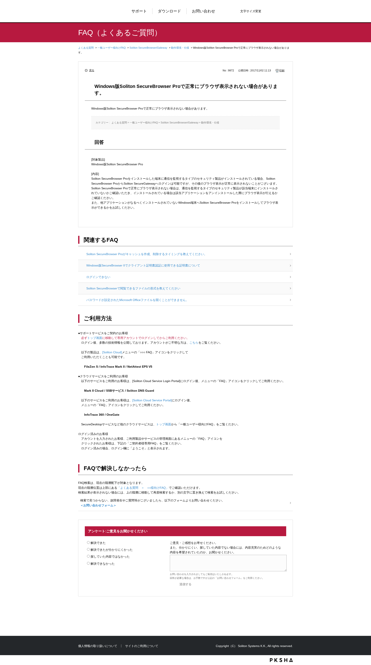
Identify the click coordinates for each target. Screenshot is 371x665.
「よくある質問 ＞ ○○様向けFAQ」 (143, 487)
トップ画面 (94, 338)
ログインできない (98, 277)
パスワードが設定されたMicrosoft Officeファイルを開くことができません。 (137, 300)
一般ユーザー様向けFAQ (111, 47)
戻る (91, 70)
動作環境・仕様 (180, 47)
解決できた (98, 543)
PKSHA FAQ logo (281, 660)
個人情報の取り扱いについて (97, 646)
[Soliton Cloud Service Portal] (152, 400)
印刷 (281, 70)
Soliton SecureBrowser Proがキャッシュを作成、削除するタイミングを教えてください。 (146, 254)
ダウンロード (169, 11)
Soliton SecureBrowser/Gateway (148, 47)
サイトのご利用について (141, 646)
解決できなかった (103, 563)
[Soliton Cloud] (112, 352)
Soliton (92, 11)
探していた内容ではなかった (110, 556)
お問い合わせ (203, 11)
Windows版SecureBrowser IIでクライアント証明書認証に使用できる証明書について (143, 265)
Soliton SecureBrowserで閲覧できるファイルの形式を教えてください (133, 288)
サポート (139, 11)
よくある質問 (86, 47)
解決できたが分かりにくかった (112, 549)
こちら (193, 342)
